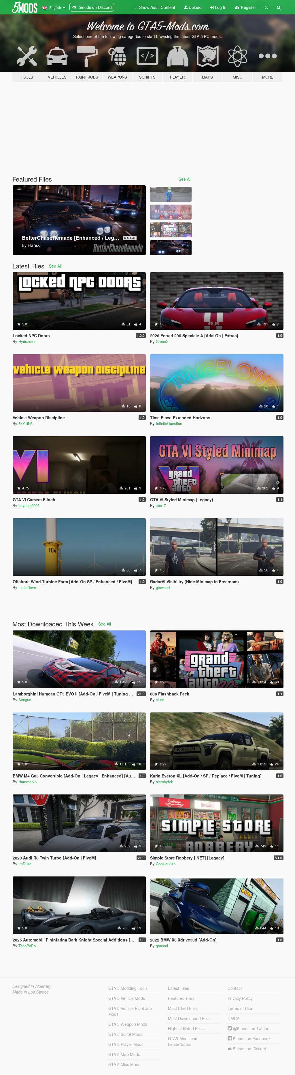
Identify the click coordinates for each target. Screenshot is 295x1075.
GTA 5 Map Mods (124, 1054)
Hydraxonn (27, 341)
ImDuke (24, 863)
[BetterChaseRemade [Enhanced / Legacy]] (171, 247)
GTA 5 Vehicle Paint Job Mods (130, 1011)
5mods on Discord (249, 1048)
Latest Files (178, 988)
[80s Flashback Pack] (171, 229)
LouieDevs (27, 587)
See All (185, 179)
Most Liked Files (183, 1008)
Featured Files (181, 998)
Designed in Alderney (31, 986)
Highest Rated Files (186, 1028)
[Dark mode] (266, 7)
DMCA (233, 1018)
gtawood (163, 587)
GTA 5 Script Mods (125, 1034)
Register (248, 7)
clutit (160, 699)
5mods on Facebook (251, 1038)
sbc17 (161, 505)
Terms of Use (240, 1008)
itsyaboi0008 (28, 505)
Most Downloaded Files (189, 1018)
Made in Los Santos (30, 992)
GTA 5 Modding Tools (128, 988)
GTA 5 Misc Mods (124, 1064)
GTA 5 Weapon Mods (127, 1024)
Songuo (24, 699)
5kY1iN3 (25, 423)
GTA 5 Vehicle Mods (126, 998)
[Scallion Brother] (171, 194)
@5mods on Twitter (250, 1028)
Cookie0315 (165, 863)
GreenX (162, 341)
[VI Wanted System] (171, 212)
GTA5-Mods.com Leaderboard (183, 1041)
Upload (195, 7)
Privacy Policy (240, 998)
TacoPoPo (27, 945)
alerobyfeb (164, 781)
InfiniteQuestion (169, 423)
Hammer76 (27, 781)
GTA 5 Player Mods (125, 1044)
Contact (235, 988)
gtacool (162, 945)
